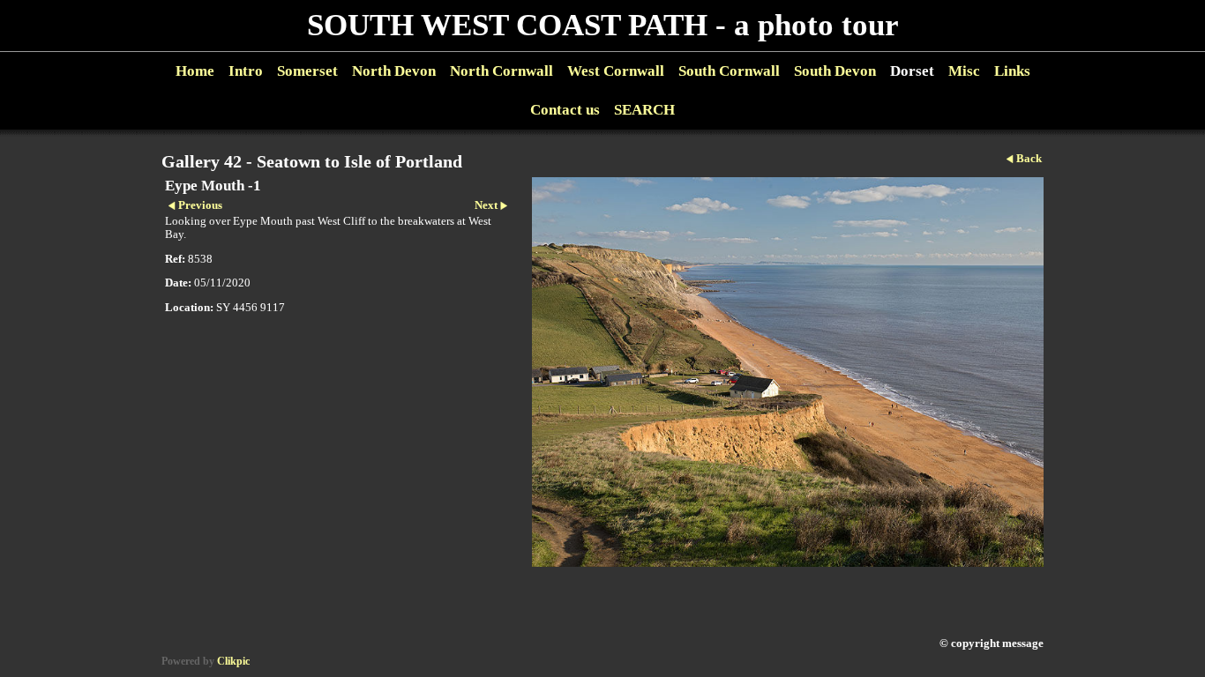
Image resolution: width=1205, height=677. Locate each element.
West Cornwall (615, 71)
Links (1012, 71)
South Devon (835, 71)
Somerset (307, 71)
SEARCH (644, 109)
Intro (245, 71)
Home (195, 71)
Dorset (912, 71)
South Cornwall (729, 71)
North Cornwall (501, 71)
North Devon (394, 71)
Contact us (565, 109)
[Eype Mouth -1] (788, 372)
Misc (964, 71)
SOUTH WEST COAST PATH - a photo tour (603, 25)
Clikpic (233, 661)
